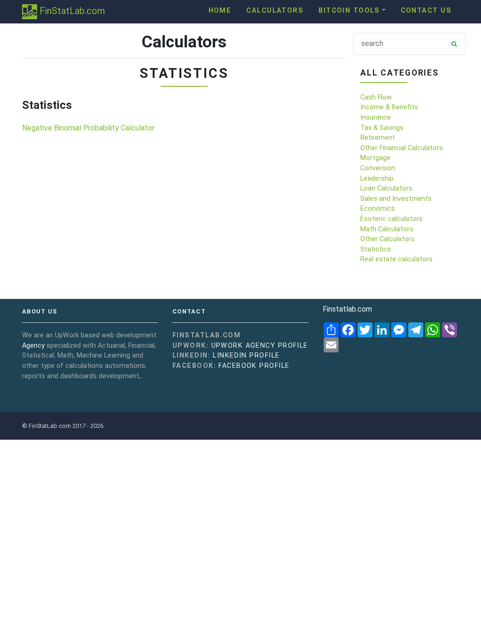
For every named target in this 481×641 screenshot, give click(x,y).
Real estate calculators (396, 259)
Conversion (377, 168)
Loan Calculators (386, 188)
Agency (33, 346)
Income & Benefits (389, 107)
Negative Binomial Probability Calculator (88, 127)
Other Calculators (387, 239)
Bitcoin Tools (349, 11)
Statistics (375, 249)
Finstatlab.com (347, 309)
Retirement (377, 138)
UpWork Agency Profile (259, 346)
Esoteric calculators (391, 219)
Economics (377, 209)
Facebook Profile (253, 366)
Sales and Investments (396, 199)
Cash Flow (376, 97)
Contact (189, 311)
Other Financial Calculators (401, 148)
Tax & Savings (381, 128)
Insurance (375, 118)
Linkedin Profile (246, 355)
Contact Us (426, 11)
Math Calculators (386, 229)
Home (220, 11)
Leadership (377, 179)
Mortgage (375, 158)
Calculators (274, 11)
